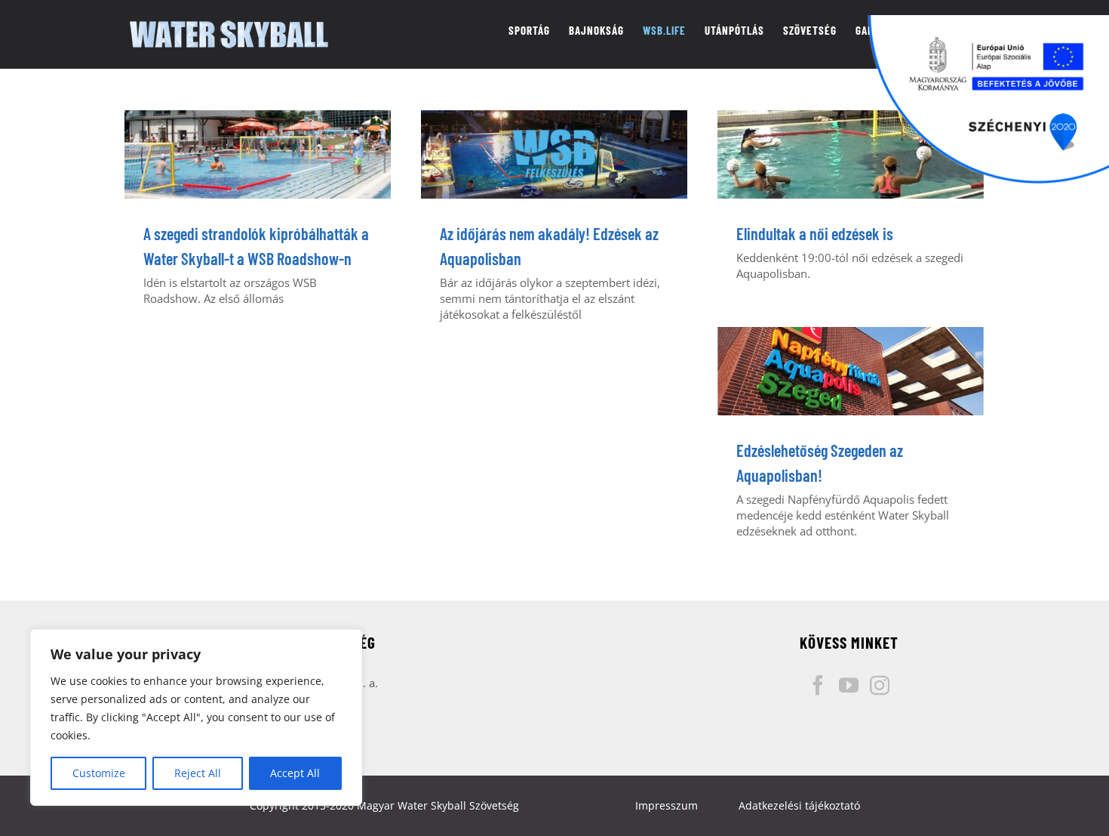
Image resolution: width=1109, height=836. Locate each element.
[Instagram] (879, 685)
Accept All (295, 773)
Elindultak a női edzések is (814, 233)
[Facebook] (818, 685)
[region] (196, 717)
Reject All (197, 773)
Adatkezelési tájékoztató (799, 805)
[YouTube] (849, 685)
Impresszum (666, 805)
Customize (98, 773)
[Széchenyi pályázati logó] (988, 99)
